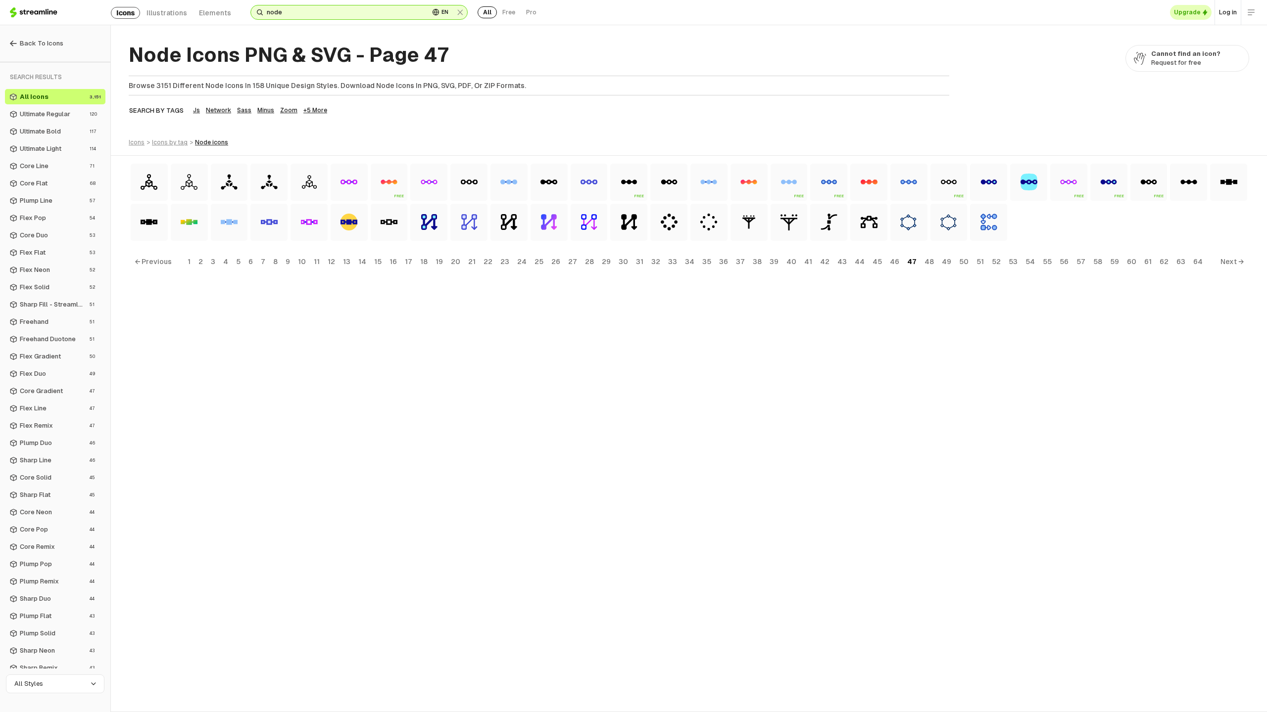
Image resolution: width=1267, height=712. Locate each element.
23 (504, 262)
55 (1047, 262)
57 (1080, 262)
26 (555, 262)
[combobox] (344, 12)
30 (623, 262)
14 (362, 262)
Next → (1232, 262)
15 (378, 262)
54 (1030, 262)
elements (215, 13)
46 (894, 262)
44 (860, 262)
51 (980, 262)
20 (455, 262)
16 (393, 262)
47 (912, 262)
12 (331, 262)
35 (706, 262)
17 (408, 262)
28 (589, 262)
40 (791, 262)
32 (655, 262)
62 (1164, 262)
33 (672, 262)
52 (996, 262)
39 (774, 262)
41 (808, 262)
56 (1064, 262)
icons (125, 13)
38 (757, 262)
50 (964, 262)
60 (1131, 262)
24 (522, 262)
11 (317, 262)
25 (539, 262)
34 (689, 262)
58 (1097, 262)
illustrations (166, 13)
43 (842, 262)
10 (302, 262)
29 (606, 262)
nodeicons (211, 142)
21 (472, 262)
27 (572, 262)
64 (1198, 262)
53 (1013, 262)
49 (946, 262)
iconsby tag (170, 142)
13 (346, 262)
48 (929, 262)
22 (488, 262)
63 (1180, 262)
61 (1148, 262)
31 (639, 262)
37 (740, 262)
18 (424, 262)
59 (1114, 262)
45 (877, 262)
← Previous (153, 262)
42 (824, 262)
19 (439, 262)
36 (723, 262)
